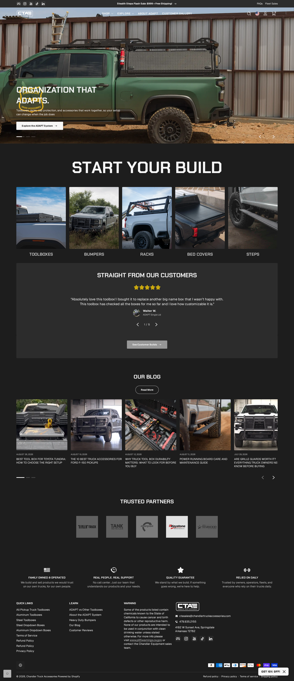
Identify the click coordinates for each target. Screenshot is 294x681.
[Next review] (156, 324)
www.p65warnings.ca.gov (146, 640)
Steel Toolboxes (26, 620)
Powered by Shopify (69, 676)
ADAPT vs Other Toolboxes (86, 609)
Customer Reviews (81, 630)
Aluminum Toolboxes (29, 615)
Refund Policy (25, 640)
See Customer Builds (144, 344)
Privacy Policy (25, 651)
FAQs (260, 3)
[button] (249, 13)
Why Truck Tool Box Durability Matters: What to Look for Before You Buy (150, 462)
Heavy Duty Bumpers (82, 620)
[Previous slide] (260, 137)
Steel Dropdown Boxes (30, 625)
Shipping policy (269, 676)
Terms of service (249, 676)
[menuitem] (41, 610)
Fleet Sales (271, 3)
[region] (147, 4)
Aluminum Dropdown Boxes (33, 630)
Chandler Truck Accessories (41, 676)
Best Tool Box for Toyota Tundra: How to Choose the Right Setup (41, 460)
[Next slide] (274, 137)
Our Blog (74, 625)
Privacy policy (229, 676)
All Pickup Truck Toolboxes (33, 609)
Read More (147, 389)
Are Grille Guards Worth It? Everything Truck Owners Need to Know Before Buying (259, 462)
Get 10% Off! (270, 671)
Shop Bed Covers (32, 125)
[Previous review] (137, 324)
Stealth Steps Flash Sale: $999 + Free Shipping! (144, 3)
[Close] (284, 671)
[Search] (249, 14)
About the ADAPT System (85, 615)
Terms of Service (26, 635)
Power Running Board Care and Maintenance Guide (203, 460)
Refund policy (210, 676)
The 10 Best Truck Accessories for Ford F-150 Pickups (96, 460)
